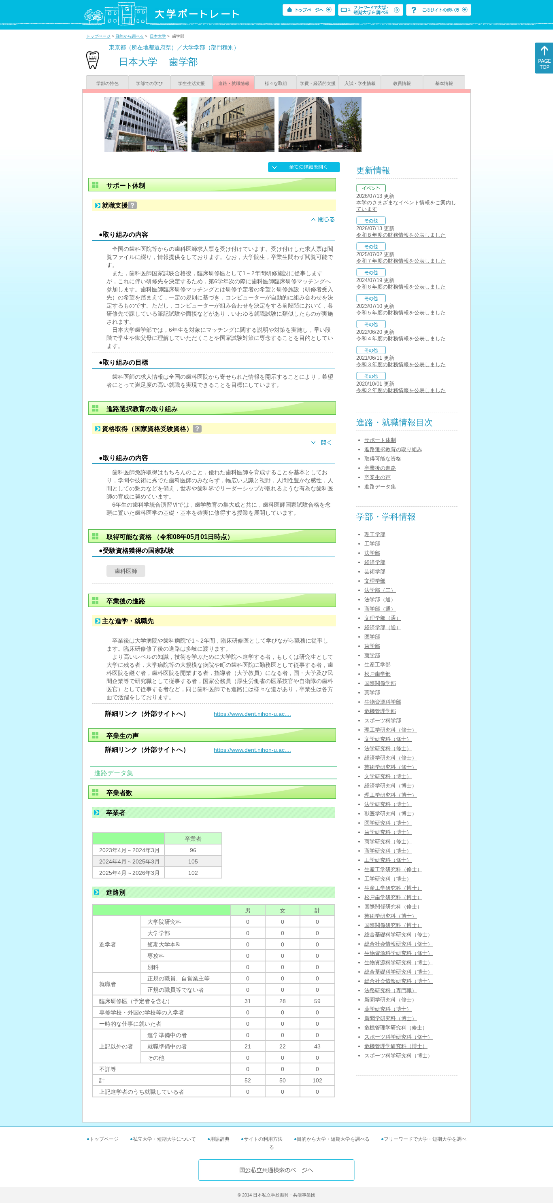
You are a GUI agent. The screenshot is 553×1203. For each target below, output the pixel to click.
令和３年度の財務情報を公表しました (401, 364)
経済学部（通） (382, 627)
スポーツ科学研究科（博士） (398, 1055)
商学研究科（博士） (388, 851)
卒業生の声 (377, 477)
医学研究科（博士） (388, 823)
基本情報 (444, 83)
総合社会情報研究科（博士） (398, 981)
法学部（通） (380, 599)
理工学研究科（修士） (390, 730)
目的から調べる (129, 36)
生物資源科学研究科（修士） (398, 953)
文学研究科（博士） (388, 776)
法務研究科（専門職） (390, 990)
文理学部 (374, 581)
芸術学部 (374, 572)
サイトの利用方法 (263, 1139)
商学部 (372, 655)
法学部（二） (380, 590)
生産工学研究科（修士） (393, 869)
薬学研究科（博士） (388, 1009)
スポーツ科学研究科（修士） (398, 1037)
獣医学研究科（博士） (390, 813)
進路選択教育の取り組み (393, 449)
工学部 (372, 544)
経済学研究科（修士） (390, 758)
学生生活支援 (191, 83)
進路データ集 (380, 487)
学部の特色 (107, 83)
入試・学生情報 (360, 83)
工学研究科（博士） (388, 879)
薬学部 (372, 693)
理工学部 (374, 534)
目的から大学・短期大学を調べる (333, 1139)
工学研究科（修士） (388, 860)
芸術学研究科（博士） (390, 916)
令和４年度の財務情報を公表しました (401, 338)
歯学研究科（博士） (388, 832)
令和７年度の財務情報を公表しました (401, 261)
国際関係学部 (380, 683)
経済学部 (374, 562)
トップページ (98, 36)
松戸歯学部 (377, 674)
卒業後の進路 (380, 468)
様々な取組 (276, 83)
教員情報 (402, 83)
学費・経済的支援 (318, 83)
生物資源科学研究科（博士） (398, 962)
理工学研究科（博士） (390, 795)
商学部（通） (380, 609)
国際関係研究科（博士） (393, 925)
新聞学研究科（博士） (390, 1018)
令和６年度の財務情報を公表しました (401, 287)
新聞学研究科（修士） (390, 1000)
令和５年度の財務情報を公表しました (401, 313)
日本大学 (158, 36)
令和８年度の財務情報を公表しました (401, 235)
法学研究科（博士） (388, 804)
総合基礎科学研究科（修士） (398, 934)
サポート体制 (380, 440)
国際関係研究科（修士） (393, 907)
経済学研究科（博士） (390, 786)
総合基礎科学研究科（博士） (398, 972)
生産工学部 (377, 665)
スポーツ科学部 (382, 720)
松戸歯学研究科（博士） (393, 897)
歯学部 (372, 646)
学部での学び (149, 83)
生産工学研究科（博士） (393, 888)
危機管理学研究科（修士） (396, 1028)
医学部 (372, 637)
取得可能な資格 (382, 459)
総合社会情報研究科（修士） (398, 944)
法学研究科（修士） (388, 748)
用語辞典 (220, 1139)
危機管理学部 (380, 711)
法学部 (372, 553)
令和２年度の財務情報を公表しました (401, 390)
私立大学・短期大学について (164, 1139)
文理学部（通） (382, 618)
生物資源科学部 (382, 702)
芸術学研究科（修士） (390, 767)
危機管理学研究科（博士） (396, 1046)
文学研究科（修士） (388, 739)
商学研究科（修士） (388, 841)
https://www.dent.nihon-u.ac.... (252, 714)
